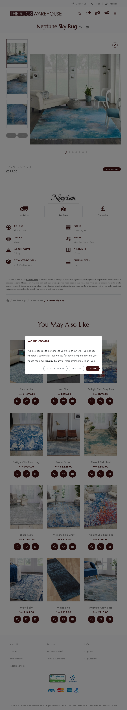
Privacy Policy (53, 361)
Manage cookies (55, 368)
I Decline (76, 368)
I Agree (92, 368)
